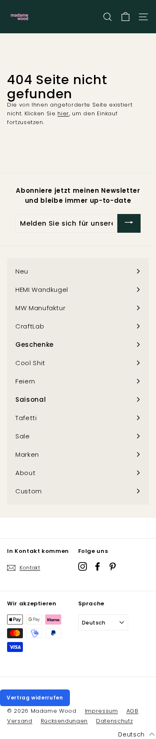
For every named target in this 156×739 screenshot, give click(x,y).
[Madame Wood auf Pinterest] (112, 566)
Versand (19, 721)
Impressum (101, 711)
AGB (132, 711)
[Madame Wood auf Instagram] (82, 566)
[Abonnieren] (129, 223)
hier (63, 113)
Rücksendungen (64, 721)
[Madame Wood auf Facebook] (97, 566)
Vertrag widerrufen (35, 697)
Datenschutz (114, 721)
